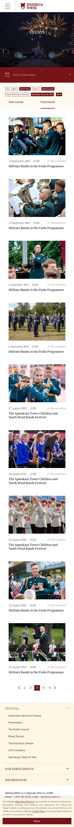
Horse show (25, 89)
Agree (37, 821)
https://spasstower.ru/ (24, 801)
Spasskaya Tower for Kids (42, 94)
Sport (59, 94)
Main (14, 89)
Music (36, 89)
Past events (48, 102)
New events (16, 102)
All (7, 89)
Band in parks (48, 89)
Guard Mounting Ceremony (17, 94)
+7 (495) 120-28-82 (21, 796)
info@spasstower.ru (50, 796)
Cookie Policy (38, 811)
